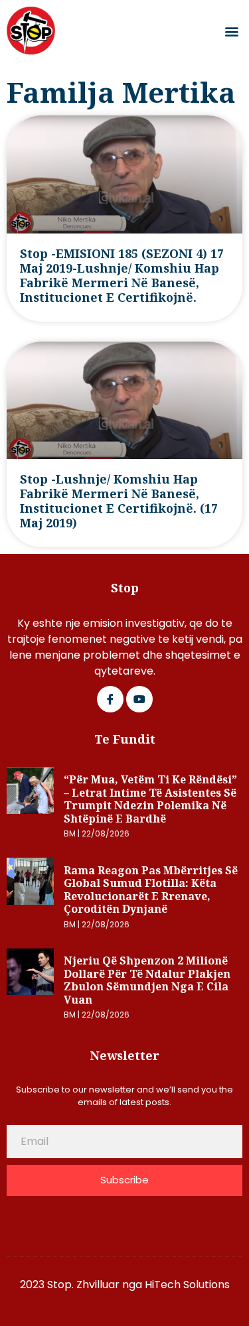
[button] (231, 31)
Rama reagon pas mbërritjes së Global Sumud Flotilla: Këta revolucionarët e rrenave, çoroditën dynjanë (151, 890)
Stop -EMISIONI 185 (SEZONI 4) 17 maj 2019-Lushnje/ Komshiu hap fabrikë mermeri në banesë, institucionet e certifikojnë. (122, 275)
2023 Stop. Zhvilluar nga (82, 1284)
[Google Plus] (139, 699)
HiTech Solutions (187, 1284)
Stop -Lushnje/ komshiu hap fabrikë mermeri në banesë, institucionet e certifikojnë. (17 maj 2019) (119, 501)
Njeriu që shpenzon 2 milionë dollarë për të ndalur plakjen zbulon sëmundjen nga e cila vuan (147, 980)
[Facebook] (110, 699)
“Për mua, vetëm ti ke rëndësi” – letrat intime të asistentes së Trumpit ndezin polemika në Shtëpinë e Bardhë (150, 799)
